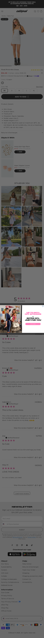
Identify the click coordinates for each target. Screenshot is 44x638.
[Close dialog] (43, 306)
